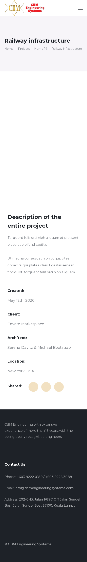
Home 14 (40, 49)
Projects (24, 49)
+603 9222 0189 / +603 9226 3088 (44, 477)
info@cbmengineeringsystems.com (44, 488)
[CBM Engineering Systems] (24, 8)
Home (9, 49)
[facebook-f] (5, 450)
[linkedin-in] (15, 450)
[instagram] (24, 450)
